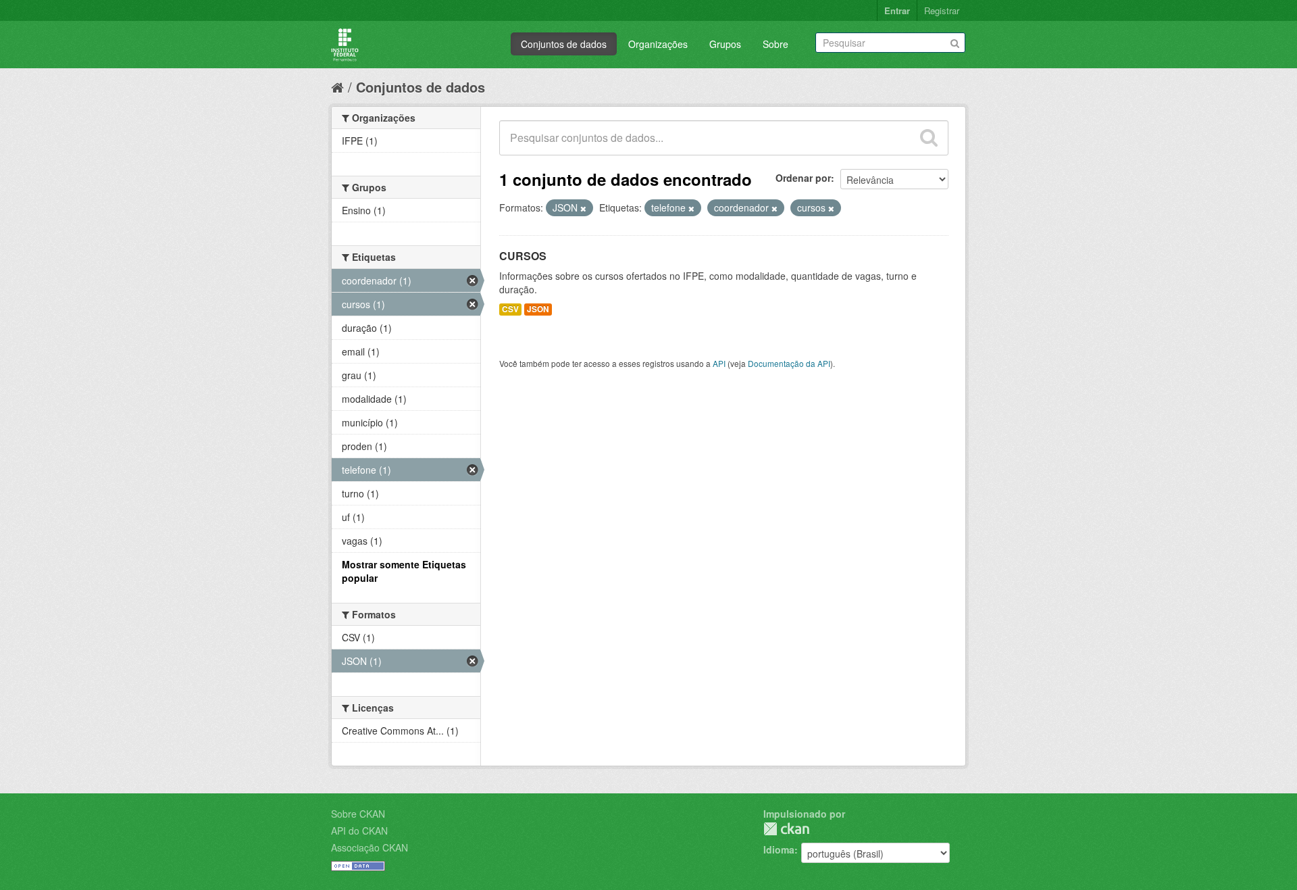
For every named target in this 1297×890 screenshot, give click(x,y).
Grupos (725, 44)
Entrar (897, 10)
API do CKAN (359, 830)
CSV (510, 309)
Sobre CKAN (358, 813)
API (719, 363)
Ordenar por (803, 177)
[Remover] (583, 208)
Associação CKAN (369, 847)
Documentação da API (789, 363)
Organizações (658, 44)
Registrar (941, 10)
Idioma (778, 849)
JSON (538, 309)
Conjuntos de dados (564, 44)
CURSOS (522, 256)
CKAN (786, 829)
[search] (928, 138)
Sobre (775, 44)
